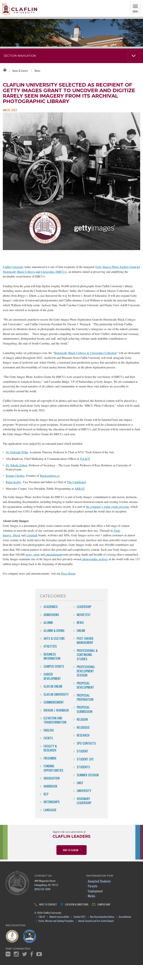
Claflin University (19, 8)
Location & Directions (76, 904)
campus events (54, 666)
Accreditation (125, 917)
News (37, 70)
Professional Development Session (86, 670)
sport (36, 554)
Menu (135, 11)
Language (50, 809)
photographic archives (94, 559)
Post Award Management (85, 640)
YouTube (39, 954)
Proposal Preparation (85, 697)
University (84, 790)
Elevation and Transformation (55, 719)
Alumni (48, 622)
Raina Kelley (13, 482)
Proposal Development (85, 685)
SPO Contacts (86, 743)
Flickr (8, 954)
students (83, 766)
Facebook (31, 954)
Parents (92, 886)
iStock (16, 535)
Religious (83, 727)
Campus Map (103, 904)
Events (48, 737)
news (28, 554)
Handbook (50, 786)
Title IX (41, 917)
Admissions (51, 614)
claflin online (53, 686)
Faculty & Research (50, 747)
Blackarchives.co (50, 476)
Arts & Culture (54, 638)
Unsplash (31, 535)
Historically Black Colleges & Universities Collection (85, 353)
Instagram (16, 954)
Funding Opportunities (53, 767)
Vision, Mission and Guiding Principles (56, 921)
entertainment (53, 554)
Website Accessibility (59, 917)
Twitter (24, 954)
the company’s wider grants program (107, 507)
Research (83, 735)
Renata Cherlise (15, 476)
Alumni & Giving (54, 630)
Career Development (52, 676)
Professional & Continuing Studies (87, 654)
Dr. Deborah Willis (17, 452)
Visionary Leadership (84, 800)
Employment (95, 891)
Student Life (85, 759)
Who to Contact (48, 904)
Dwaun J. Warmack (56, 710)
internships (52, 801)
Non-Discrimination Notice (102, 917)
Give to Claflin (70, 850)
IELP (46, 793)
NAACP (85, 459)
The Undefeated (76, 482)
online (81, 630)
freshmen (50, 758)
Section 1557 (80, 917)
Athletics (50, 646)
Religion (82, 719)
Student (82, 751)
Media (91, 896)
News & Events (20, 70)
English (49, 730)
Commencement (54, 702)
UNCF (80, 782)
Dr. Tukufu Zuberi (16, 465)
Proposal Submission (84, 709)
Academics (51, 606)
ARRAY (79, 488)
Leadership (84, 606)
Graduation (52, 778)
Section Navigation (20, 55)
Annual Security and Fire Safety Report (96, 921)
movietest (84, 614)
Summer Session (88, 774)
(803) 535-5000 (42, 889)
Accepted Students (99, 881)
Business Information (52, 656)
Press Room (67, 573)
